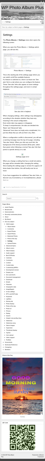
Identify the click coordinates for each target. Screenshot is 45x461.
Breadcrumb (8, 209)
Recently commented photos (13, 214)
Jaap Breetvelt (15, 187)
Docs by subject (7, 27)
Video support (10, 337)
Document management (13, 277)
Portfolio (8, 340)
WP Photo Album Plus (22, 7)
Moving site (9, 301)
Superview (9, 328)
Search (8, 316)
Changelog (8, 347)
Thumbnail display (11, 330)
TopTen (8, 333)
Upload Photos (11, 243)
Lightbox (8, 299)
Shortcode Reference (11, 345)
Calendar (9, 258)
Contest (8, 263)
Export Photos (11, 231)
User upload (9, 335)
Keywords (9, 296)
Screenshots (8, 342)
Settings (10, 241)
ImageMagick (10, 289)
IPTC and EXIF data (12, 294)
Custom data (10, 265)
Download (9, 279)
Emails (8, 282)
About (6, 217)
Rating (8, 313)
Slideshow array (11, 323)
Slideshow (9, 320)
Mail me (5, 180)
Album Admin (11, 226)
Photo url (8, 308)
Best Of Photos (10, 255)
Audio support (10, 253)
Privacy (8, 311)
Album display (10, 250)
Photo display (10, 304)
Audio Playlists (9, 207)
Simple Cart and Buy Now (13, 318)
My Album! (8, 219)
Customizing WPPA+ (12, 267)
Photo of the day (12, 238)
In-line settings (10, 291)
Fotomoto (9, 284)
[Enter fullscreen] (42, 2)
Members (7, 349)
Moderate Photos (12, 236)
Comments (10, 229)
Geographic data (11, 287)
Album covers (10, 248)
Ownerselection (9, 212)
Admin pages (18, 27)
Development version (12, 270)
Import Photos (11, 234)
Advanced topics (11, 246)
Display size (9, 272)
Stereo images (10, 325)
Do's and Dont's (10, 275)
